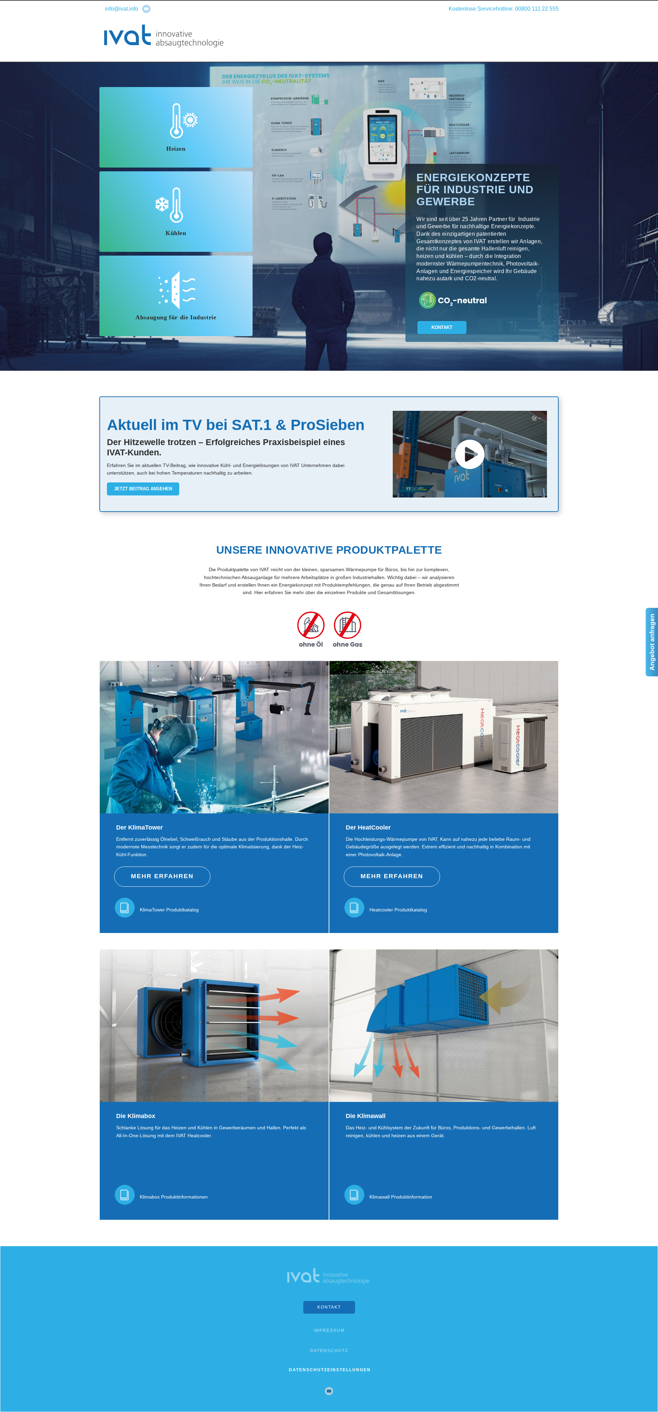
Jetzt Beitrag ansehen (143, 488)
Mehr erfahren (162, 876)
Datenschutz (329, 1350)
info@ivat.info (121, 9)
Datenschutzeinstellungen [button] (330, 1369)
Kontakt (441, 327)
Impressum (329, 1330)
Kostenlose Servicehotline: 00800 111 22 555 (504, 9)
